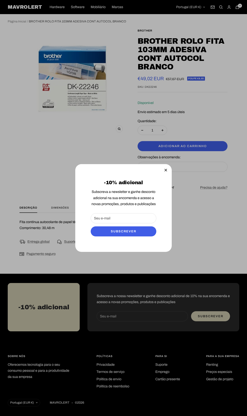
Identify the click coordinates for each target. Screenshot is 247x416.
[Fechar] (165, 170)
